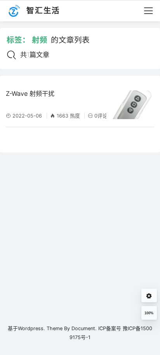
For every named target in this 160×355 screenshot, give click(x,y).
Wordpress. (31, 328)
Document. (84, 328)
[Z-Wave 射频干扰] (132, 104)
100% (148, 313)
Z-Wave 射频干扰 (30, 93)
